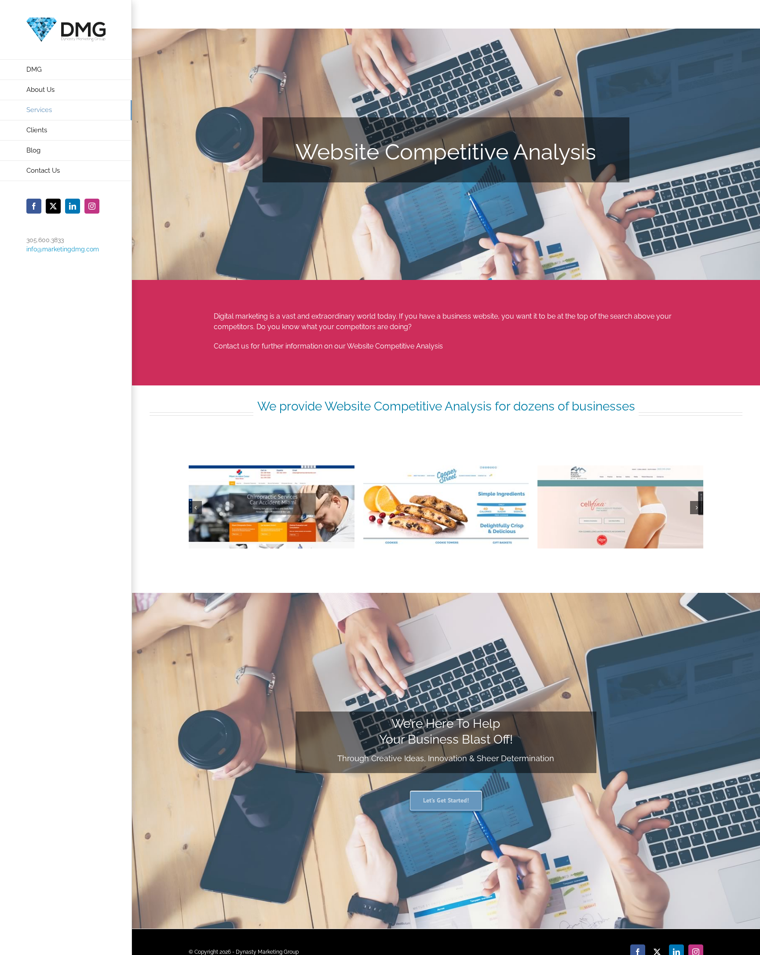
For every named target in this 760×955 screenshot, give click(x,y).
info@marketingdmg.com (62, 249)
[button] (195, 507)
